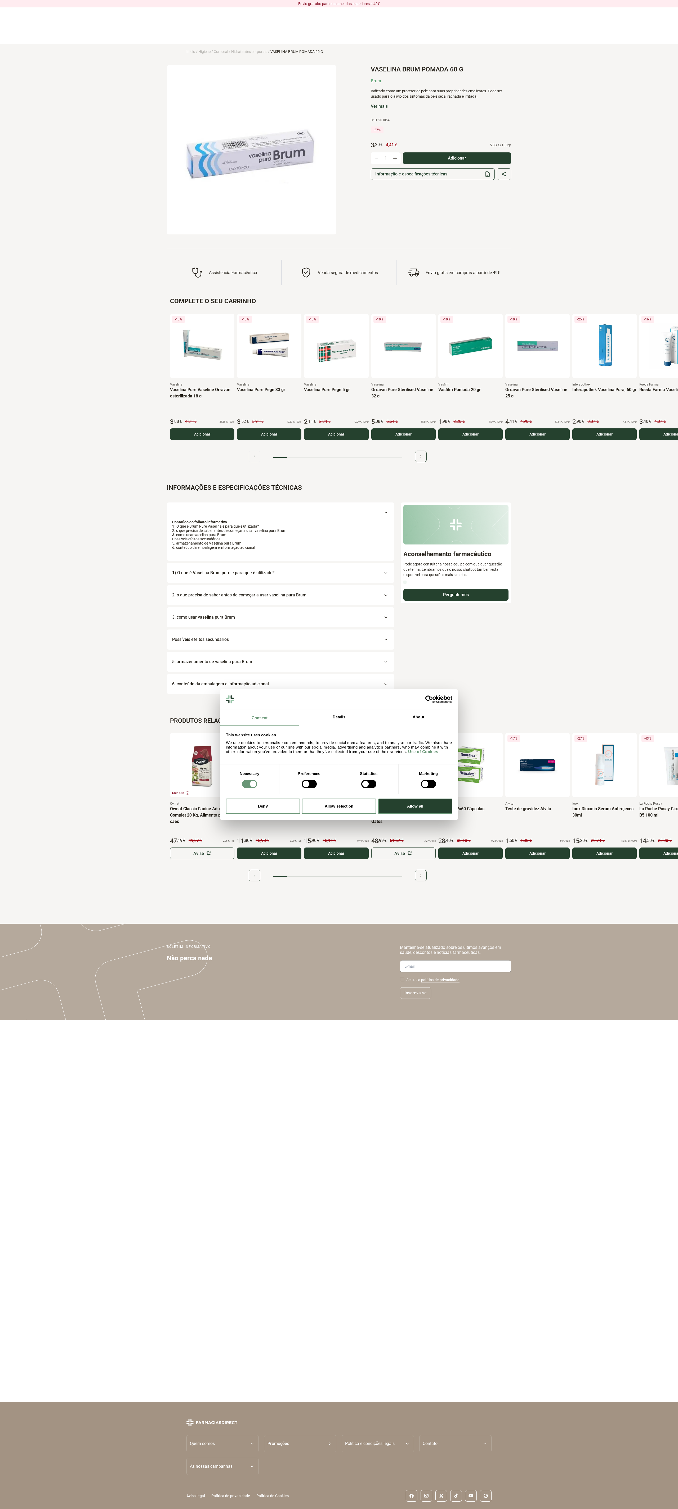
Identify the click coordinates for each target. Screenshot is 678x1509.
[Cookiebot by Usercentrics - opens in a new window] (429, 699)
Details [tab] (339, 716)
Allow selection (339, 806)
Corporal (221, 51)
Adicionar (202, 434)
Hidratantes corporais (249, 51)
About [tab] (418, 716)
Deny (262, 806)
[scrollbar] (337, 457)
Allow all (415, 806)
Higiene (204, 51)
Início (190, 51)
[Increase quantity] (395, 158)
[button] (300, 1443)
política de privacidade (440, 980)
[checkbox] (402, 980)
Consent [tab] (259, 717)
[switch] (309, 784)
